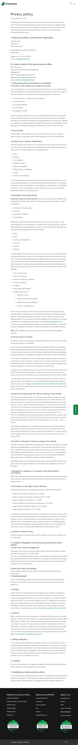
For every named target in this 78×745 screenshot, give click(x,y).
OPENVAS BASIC (11, 708)
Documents (39, 701)
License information (65, 708)
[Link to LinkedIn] (66, 742)
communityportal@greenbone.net (51, 322)
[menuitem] (70, 3)
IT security (63, 121)
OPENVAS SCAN (11, 705)
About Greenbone (65, 698)
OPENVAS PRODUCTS (13, 698)
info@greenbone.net (22, 59)
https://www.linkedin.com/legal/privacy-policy (26, 634)
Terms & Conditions (65, 715)
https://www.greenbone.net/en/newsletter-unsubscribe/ (45, 384)
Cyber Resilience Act (41, 715)
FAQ (37, 708)
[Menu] (74, 3)
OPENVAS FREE (11, 711)
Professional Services (42, 698)
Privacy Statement (65, 712)
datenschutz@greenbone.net (25, 80)
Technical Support (41, 705)
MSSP (62, 705)
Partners (62, 701)
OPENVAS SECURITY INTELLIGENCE (16, 701)
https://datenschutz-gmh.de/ (26, 77)
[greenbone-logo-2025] (9, 4)
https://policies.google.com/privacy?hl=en (51, 608)
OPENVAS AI (10, 715)
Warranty (38, 711)
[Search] (70, 3)
